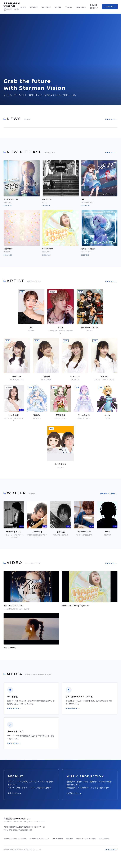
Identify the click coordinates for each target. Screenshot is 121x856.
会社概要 (69, 838)
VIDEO (68, 7)
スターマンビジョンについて (15, 838)
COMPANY (81, 7)
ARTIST (34, 7)
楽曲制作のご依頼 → (108, 494)
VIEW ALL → (111, 119)
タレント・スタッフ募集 (86, 838)
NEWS (23, 7)
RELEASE (46, 7)
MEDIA (58, 7)
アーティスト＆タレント (39, 838)
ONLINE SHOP (93, 6)
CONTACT (110, 7)
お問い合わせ (104, 838)
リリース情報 (57, 838)
